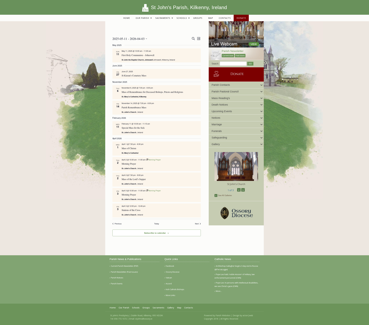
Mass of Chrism (129, 148)
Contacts (225, 18)
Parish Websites (223, 315)
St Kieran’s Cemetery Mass (134, 75)
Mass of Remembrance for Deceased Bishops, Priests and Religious (152, 91)
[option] (236, 169)
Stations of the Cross (131, 210)
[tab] (236, 85)
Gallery (170, 308)
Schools (182, 18)
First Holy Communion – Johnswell (138, 55)
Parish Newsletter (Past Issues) (124, 272)
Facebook (170, 266)
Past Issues (240, 55)
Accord (169, 284)
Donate (241, 18)
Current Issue (228, 55)
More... (219, 291)
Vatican (169, 278)
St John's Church (236, 184)
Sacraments (162, 18)
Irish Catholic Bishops (175, 289)
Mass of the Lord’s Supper (134, 179)
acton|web (248, 315)
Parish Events (117, 284)
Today (156, 223)
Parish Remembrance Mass (134, 107)
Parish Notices (117, 278)
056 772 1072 (120, 318)
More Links (170, 295)
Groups (197, 18)
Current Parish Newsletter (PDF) (124, 266)
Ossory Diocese (172, 272)
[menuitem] (126, 18)
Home (126, 18)
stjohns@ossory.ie (143, 318)
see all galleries (225, 195)
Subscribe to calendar (155, 232)
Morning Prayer (129, 163)
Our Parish (142, 18)
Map (210, 18)
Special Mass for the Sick (133, 127)
